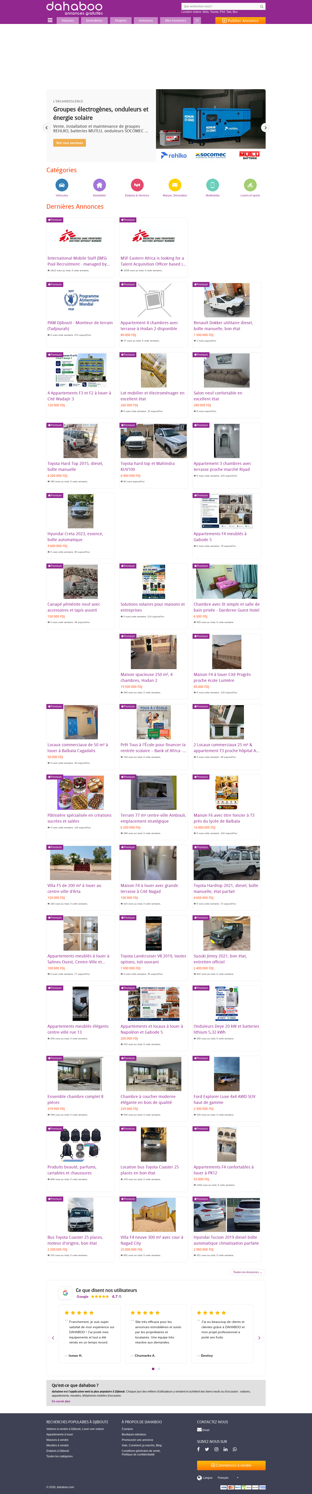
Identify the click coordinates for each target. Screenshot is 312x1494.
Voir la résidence (69, 151)
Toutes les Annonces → (247, 1272)
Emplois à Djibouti (57, 1450)
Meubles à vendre (57, 1445)
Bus (235, 11)
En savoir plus (61, 1401)
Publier (243, 20)
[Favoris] (197, 20)
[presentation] (46, 127)
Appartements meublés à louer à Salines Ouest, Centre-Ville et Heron (78, 961)
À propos (127, 1429)
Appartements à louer (59, 1434)
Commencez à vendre (233, 1465)
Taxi (228, 11)
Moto (206, 11)
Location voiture (191, 11)
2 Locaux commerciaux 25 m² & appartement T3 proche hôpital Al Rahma (225, 750)
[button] (153, 1369)
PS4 (222, 11)
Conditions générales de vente (141, 1450)
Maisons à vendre (57, 1440)
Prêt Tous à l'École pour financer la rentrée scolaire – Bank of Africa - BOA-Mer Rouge (153, 750)
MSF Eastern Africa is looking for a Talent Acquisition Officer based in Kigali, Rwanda (153, 264)
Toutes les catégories (59, 1456)
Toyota (214, 11)
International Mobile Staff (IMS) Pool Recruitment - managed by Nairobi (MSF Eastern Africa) (77, 264)
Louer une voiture (93, 1429)
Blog (159, 1445)
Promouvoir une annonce (137, 1440)
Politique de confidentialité (138, 1454)
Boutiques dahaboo (134, 1434)
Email (205, 1430)
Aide (124, 1445)
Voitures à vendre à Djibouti (63, 1429)
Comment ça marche (142, 1445)
